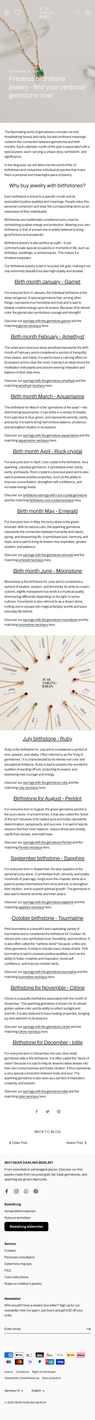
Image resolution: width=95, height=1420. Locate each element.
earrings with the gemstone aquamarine (50, 435)
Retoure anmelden (17, 1218)
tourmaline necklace (32, 977)
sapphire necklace (31, 907)
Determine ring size (18, 1264)
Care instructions (16, 1277)
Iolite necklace (28, 1096)
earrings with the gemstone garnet (46, 321)
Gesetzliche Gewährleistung (21, 1378)
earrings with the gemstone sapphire (48, 902)
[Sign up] (88, 1329)
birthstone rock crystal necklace (51, 500)
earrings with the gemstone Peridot (47, 842)
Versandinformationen (20, 1211)
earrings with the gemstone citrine (46, 1026)
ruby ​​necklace (28, 787)
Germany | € (11, 1390)
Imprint (8, 1371)
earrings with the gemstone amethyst (48, 380)
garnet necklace (29, 326)
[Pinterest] (36, 1191)
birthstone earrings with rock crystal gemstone (55, 495)
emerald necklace (31, 560)
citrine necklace (29, 1031)
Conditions (22, 1371)
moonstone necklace (33, 624)
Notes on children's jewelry (23, 1283)
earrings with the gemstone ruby (45, 782)
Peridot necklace (30, 847)
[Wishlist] (18, 12)
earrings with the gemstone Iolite (45, 1091)
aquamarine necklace (33, 440)
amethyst (24, 385)
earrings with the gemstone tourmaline (49, 972)
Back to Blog (47, 1131)
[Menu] (7, 13)
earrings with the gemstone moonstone (50, 620)
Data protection (51, 1378)
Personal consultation (19, 1257)
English (36, 1390)
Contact (10, 1250)
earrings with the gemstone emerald (48, 555)
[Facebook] (6, 1191)
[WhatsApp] (26, 1191)
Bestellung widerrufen (26, 1226)
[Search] (78, 13)
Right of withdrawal (43, 1371)
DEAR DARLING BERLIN (30, 1402)
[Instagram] (16, 1191)
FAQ (7, 1270)
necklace (38, 385)
